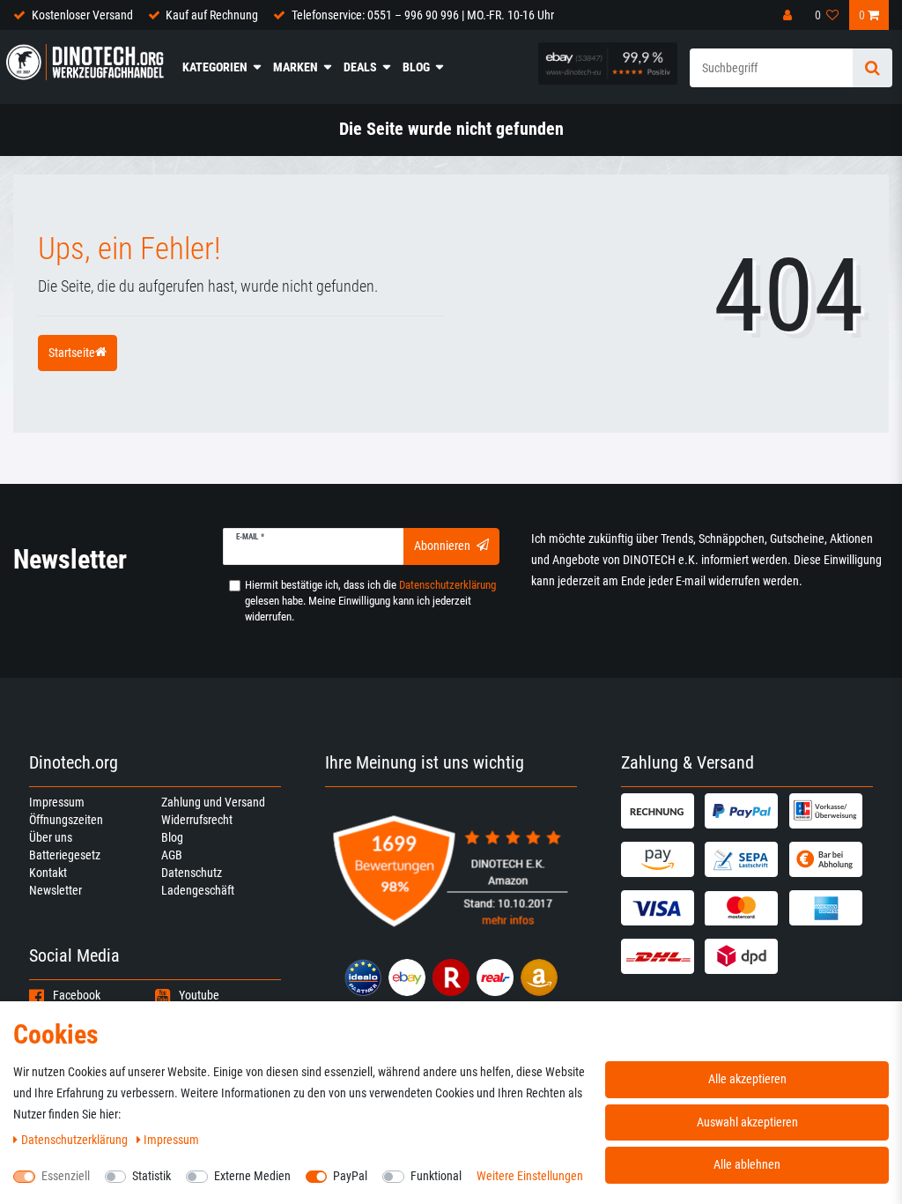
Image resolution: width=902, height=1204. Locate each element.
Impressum (57, 802)
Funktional (436, 1176)
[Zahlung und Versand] (660, 811)
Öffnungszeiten (66, 820)
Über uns (50, 837)
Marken (295, 67)
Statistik (151, 1176)
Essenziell (65, 1176)
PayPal (350, 1176)
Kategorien (215, 67)
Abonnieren (442, 546)
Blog (416, 67)
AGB (171, 855)
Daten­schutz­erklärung (75, 1140)
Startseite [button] (71, 353)
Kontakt (48, 873)
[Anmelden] (789, 15)
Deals (360, 67)
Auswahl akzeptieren (747, 1122)
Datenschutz (191, 873)
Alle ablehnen (746, 1164)
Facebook (76, 995)
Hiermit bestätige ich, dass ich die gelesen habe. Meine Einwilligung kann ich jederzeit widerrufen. (370, 600)
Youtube (199, 995)
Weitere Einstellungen (530, 1176)
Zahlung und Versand (213, 802)
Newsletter (55, 890)
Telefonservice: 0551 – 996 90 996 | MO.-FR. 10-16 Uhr (423, 15)
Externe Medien (252, 1176)
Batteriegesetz (64, 855)
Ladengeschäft (197, 890)
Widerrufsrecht (197, 820)
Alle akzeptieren (747, 1079)
